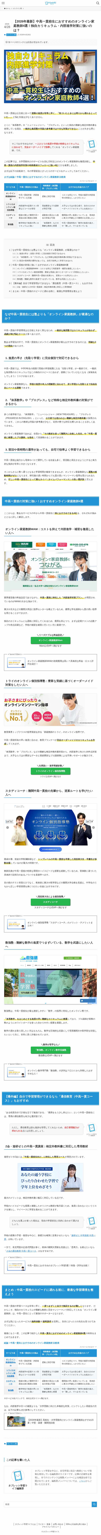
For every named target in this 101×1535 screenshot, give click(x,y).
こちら (82, 1481)
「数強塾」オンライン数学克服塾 (50, 1050)
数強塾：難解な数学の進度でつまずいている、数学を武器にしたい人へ (46, 279)
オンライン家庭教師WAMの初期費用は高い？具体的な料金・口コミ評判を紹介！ (60, 662)
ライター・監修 (44, 1524)
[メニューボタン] (3, 3)
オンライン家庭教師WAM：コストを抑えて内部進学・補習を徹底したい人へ (48, 268)
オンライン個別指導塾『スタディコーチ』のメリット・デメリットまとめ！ (60, 924)
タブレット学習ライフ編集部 (17, 1487)
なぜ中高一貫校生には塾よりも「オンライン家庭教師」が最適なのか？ (46, 250)
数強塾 (11, 1390)
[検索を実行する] (94, 1504)
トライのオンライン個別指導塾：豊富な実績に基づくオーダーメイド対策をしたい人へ (53, 272)
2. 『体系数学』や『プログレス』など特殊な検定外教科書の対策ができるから (49, 257)
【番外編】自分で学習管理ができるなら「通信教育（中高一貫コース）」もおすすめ (52, 283)
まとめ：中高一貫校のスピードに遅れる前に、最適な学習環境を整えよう (47, 291)
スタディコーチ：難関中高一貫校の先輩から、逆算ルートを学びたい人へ (47, 275)
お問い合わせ (58, 1524)
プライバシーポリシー (50, 1527)
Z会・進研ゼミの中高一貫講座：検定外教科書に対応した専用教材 (44, 287)
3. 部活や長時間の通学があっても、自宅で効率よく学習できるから (45, 261)
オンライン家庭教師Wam (50, 640)
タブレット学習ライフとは (25, 1524)
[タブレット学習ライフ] (50, 3)
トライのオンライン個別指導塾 (50, 771)
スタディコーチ (50, 902)
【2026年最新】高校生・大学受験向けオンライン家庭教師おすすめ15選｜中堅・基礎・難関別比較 (60, 1421)
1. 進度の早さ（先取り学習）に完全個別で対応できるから (41, 253)
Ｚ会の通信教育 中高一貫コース (21, 1251)
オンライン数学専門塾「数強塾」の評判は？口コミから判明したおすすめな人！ (60, 1072)
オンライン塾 (11, 34)
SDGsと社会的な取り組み (76, 1524)
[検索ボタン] (98, 3)
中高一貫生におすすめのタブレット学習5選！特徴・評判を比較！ (58, 1265)
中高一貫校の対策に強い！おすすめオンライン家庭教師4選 (40, 265)
